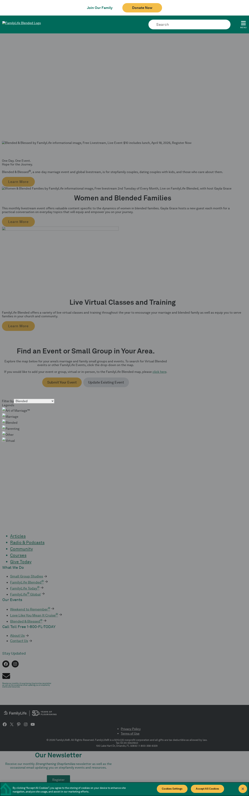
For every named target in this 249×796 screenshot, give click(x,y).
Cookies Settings (172, 788)
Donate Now (142, 8)
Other (9, 435)
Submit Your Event (62, 382)
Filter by (8, 401)
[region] (124, 789)
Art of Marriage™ (17, 410)
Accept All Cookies (207, 788)
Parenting (12, 429)
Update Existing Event (106, 382)
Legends (8, 405)
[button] (18, 182)
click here (159, 372)
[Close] (242, 789)
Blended (11, 423)
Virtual (10, 441)
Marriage (11, 416)
